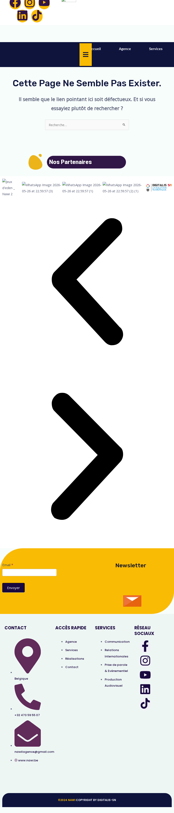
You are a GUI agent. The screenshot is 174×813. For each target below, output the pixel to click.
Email (7, 565)
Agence (125, 49)
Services (155, 49)
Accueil (95, 49)
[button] (87, 284)
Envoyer (13, 587)
